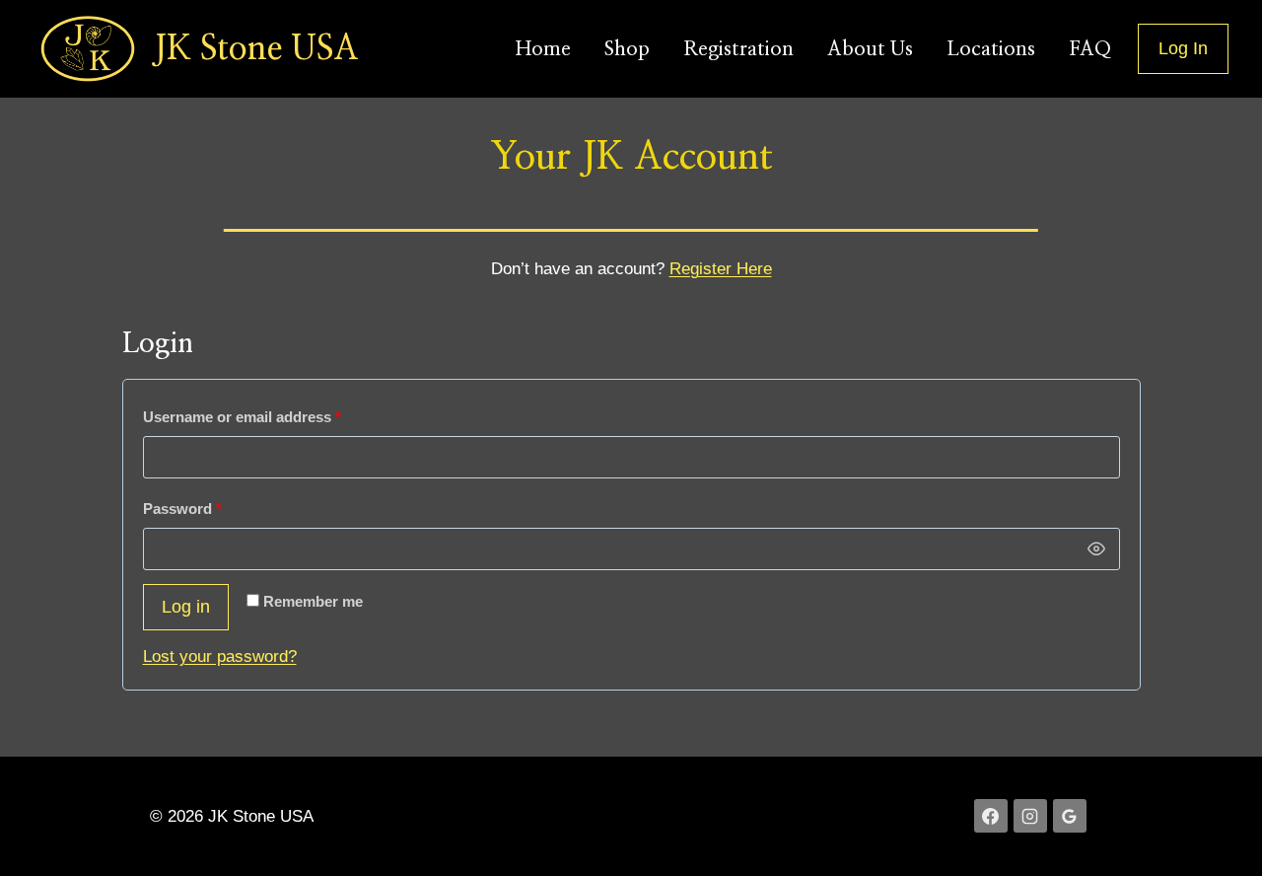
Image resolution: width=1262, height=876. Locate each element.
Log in (186, 607)
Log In (1183, 48)
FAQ (1090, 49)
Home (543, 49)
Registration (738, 49)
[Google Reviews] (1070, 816)
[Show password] (1096, 549)
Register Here (720, 268)
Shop (627, 49)
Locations (990, 49)
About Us (870, 49)
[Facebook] (991, 816)
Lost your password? (220, 656)
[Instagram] (1030, 816)
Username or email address (273, 416)
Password (213, 508)
